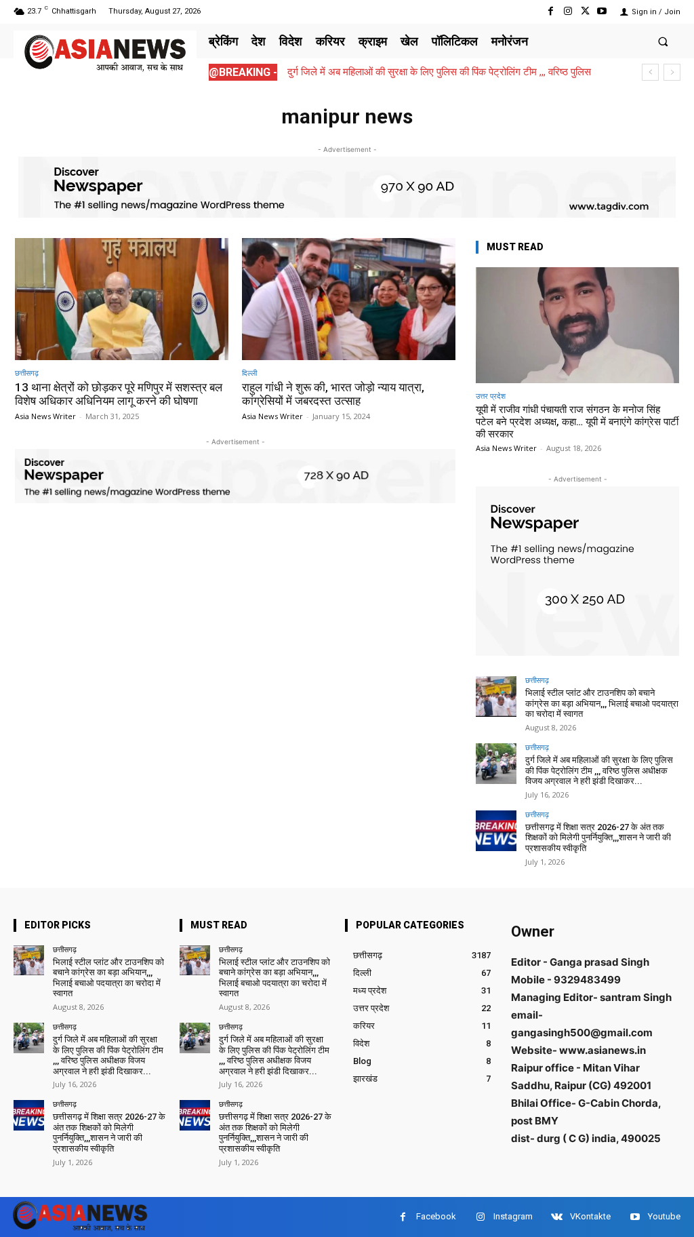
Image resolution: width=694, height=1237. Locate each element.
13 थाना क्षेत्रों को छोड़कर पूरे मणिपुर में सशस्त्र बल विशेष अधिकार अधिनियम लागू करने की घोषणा (118, 394)
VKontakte (590, 1216)
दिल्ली (249, 372)
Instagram (513, 1216)
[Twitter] (585, 11)
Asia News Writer (45, 416)
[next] (672, 72)
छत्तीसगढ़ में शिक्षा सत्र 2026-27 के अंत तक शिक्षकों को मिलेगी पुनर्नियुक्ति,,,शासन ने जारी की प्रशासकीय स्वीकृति (598, 837)
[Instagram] (567, 11)
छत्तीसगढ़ (27, 372)
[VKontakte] (557, 1217)
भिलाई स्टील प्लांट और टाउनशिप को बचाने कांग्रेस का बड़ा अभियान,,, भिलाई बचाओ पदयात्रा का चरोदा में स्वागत (601, 703)
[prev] (650, 72)
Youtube (664, 1216)
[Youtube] (602, 11)
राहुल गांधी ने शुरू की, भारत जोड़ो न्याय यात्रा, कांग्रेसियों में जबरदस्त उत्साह (333, 394)
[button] (663, 41)
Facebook (436, 1216)
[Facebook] (550, 11)
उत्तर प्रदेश (491, 395)
